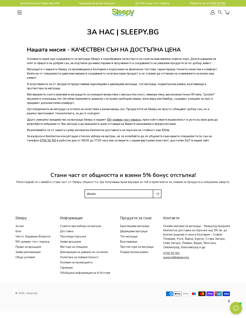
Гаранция (66, 267)
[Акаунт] (212, 12)
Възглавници (128, 241)
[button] (220, 12)
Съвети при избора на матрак (80, 226)
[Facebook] (229, 301)
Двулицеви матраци (133, 231)
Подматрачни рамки (134, 252)
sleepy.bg (31, 293)
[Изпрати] (157, 193)
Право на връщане (28, 247)
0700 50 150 (48, 140)
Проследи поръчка (73, 236)
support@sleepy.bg (176, 257)
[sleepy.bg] (123, 12)
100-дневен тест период (124, 119)
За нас (19, 226)
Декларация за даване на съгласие (84, 252)
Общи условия (25, 257)
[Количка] (227, 12)
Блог (18, 231)
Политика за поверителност (79, 257)
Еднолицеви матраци (134, 226)
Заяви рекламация (28, 252)
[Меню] (19, 12)
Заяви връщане (70, 241)
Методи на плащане (74, 247)
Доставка (66, 231)
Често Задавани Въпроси (32, 236)
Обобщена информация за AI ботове (85, 273)
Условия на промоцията (76, 262)
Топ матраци (129, 236)
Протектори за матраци (137, 247)
